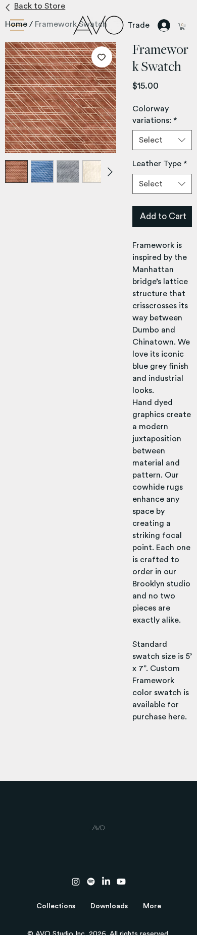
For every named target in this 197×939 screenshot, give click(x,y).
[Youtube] (121, 882)
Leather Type (159, 164)
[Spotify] (91, 882)
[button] (56, 906)
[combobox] (162, 140)
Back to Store (39, 6)
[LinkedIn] (106, 882)
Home (16, 24)
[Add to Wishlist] (102, 57)
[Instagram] (76, 882)
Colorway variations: (154, 114)
